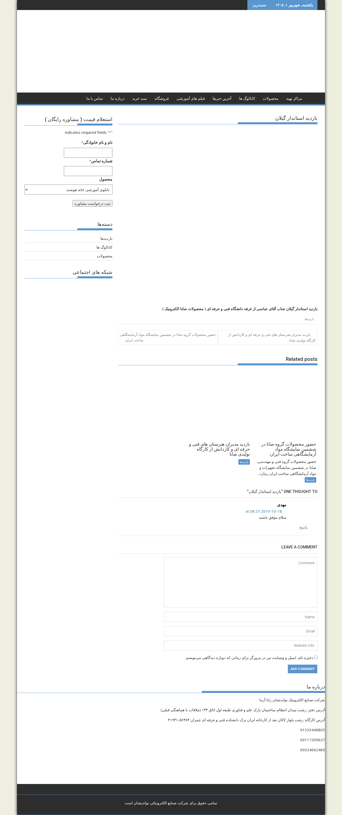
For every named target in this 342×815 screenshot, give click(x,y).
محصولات (270, 98)
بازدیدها (309, 319)
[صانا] (312, 97)
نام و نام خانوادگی (96, 142)
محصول (105, 179)
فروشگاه (162, 98)
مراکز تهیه (294, 98)
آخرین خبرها (222, 98)
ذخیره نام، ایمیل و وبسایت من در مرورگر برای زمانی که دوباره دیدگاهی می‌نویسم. (249, 657)
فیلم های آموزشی (191, 98)
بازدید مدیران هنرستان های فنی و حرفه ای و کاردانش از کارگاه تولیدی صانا (272, 337)
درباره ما (117, 98)
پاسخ (303, 527)
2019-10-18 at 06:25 (264, 511)
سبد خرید (139, 98)
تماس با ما (94, 98)
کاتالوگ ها (247, 98)
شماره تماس (100, 161)
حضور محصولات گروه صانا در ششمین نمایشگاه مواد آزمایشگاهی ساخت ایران (168, 337)
